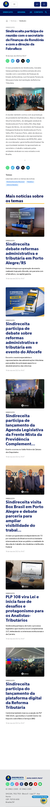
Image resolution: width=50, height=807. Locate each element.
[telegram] (13, 61)
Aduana (21, 12)
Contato (38, 12)
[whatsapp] (7, 61)
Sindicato (8, 12)
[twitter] (23, 61)
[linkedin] (28, 61)
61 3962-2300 (12, 789)
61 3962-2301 (26, 789)
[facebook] (18, 61)
